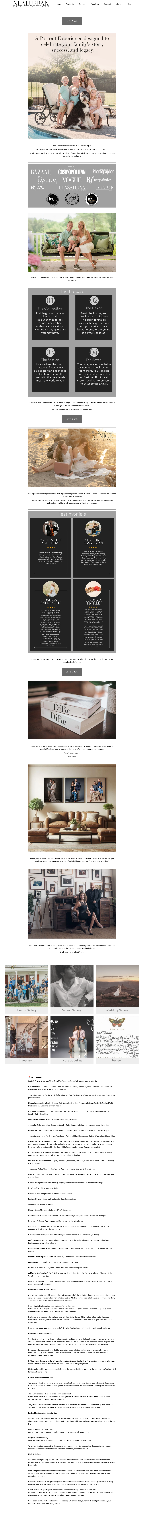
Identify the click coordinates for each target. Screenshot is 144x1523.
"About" (76, 952)
